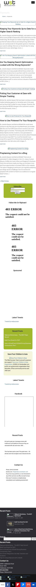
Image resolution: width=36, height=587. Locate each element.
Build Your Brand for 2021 (12, 340)
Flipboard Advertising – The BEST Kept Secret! (17, 439)
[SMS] (23, 584)
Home (4, 16)
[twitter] (3, 577)
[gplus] (18, 577)
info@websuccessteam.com (20, 471)
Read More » (27, 445)
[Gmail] (28, 584)
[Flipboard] (18, 584)
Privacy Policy (26, 575)
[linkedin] (24, 577)
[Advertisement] (18, 291)
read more (2, 51)
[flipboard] (12, 579)
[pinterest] (3, 579)
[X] (12, 584)
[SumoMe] (33, 584)
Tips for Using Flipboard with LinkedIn (11, 558)
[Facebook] (7, 584)
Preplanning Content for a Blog (13, 153)
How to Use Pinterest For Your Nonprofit (18, 120)
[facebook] (11, 577)
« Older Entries (4, 181)
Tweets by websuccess (12, 321)
